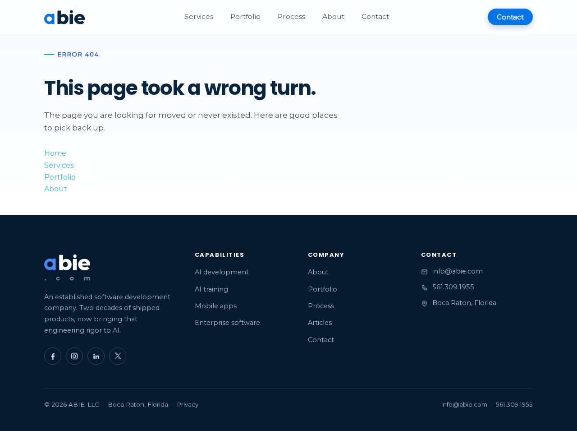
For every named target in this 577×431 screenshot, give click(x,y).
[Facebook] (52, 356)
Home (55, 153)
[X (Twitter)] (117, 356)
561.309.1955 (453, 287)
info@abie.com (457, 271)
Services (198, 16)
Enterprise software (227, 323)
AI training (211, 289)
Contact (375, 16)
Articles (320, 323)
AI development (222, 272)
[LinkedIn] (96, 356)
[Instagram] (74, 356)
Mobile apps (216, 306)
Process (291, 16)
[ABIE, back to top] (67, 267)
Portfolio (245, 16)
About (333, 16)
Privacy (187, 404)
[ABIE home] (65, 17)
